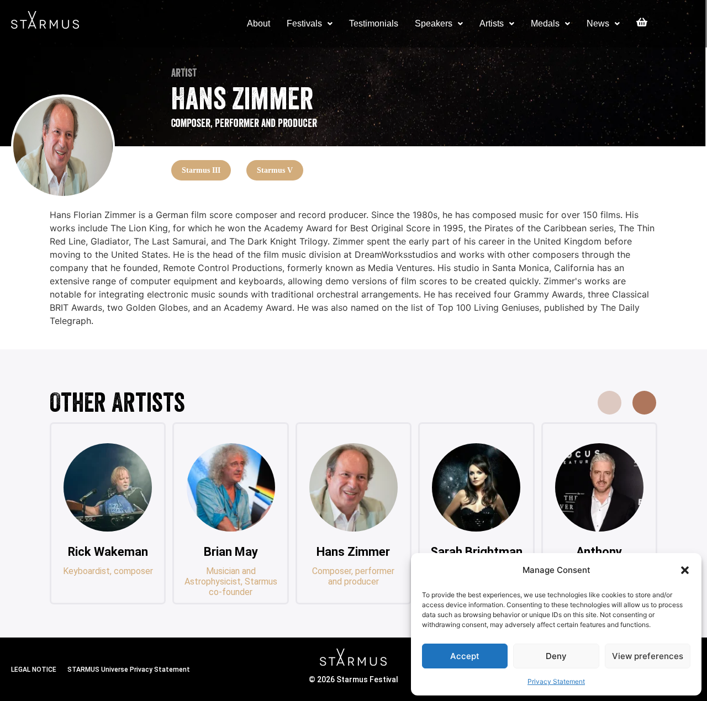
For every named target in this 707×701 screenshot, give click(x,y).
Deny (556, 656)
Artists (491, 23)
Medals (545, 23)
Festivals (304, 23)
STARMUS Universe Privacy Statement (128, 669)
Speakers (433, 23)
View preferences (647, 656)
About (258, 23)
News (598, 23)
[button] (684, 570)
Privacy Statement (556, 681)
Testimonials (373, 23)
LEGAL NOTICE (33, 669)
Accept (464, 656)
